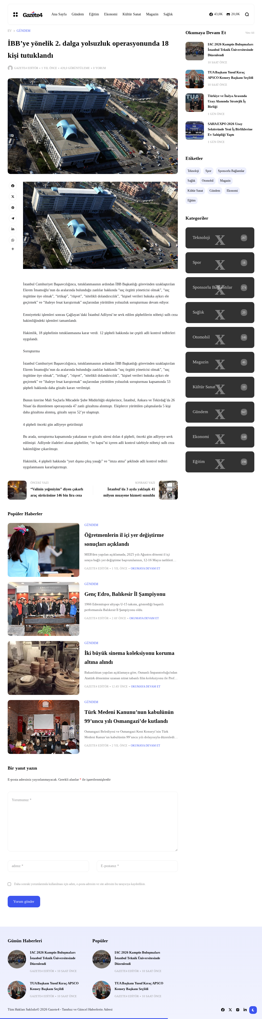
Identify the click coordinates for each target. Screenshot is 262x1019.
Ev (10, 31)
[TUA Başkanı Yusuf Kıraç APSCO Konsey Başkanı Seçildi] (194, 79)
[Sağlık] (219, 312)
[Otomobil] (219, 337)
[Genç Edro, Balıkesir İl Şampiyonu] (43, 609)
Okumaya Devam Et (145, 568)
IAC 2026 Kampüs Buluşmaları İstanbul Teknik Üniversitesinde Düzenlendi (230, 50)
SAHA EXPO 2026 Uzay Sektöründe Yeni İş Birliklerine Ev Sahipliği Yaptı (230, 129)
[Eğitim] (219, 461)
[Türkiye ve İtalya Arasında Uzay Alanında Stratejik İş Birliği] (194, 102)
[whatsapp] (13, 240)
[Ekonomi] (219, 437)
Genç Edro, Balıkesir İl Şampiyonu (125, 594)
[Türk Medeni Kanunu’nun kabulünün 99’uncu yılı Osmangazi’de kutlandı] (43, 727)
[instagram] (237, 1010)
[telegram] (13, 218)
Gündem (23, 31)
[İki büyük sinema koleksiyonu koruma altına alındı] (43, 668)
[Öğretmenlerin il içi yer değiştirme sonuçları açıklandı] (43, 550)
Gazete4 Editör (26, 68)
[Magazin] (219, 362)
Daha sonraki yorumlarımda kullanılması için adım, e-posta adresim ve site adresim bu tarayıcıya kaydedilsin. (80, 884)
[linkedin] (13, 229)
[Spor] (219, 262)
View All (249, 32)
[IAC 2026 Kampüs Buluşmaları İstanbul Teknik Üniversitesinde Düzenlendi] (194, 51)
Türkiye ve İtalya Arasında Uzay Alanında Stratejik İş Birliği (227, 101)
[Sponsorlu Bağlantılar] (219, 287)
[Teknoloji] (219, 237)
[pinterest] (13, 207)
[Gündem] (219, 412)
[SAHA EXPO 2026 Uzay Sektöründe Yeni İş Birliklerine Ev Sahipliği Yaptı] (194, 130)
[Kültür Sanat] (219, 387)
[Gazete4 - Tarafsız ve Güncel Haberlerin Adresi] (32, 14)
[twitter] (13, 196)
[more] (13, 249)
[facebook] (13, 186)
